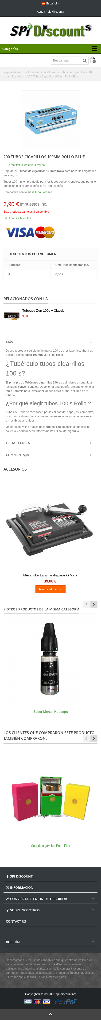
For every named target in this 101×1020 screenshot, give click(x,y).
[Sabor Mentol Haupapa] (50, 661)
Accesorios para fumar (42, 72)
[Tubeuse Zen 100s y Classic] (12, 316)
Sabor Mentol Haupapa (50, 711)
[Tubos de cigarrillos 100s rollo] (50, 120)
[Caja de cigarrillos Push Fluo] (50, 795)
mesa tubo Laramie (39, 192)
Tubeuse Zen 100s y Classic (43, 310)
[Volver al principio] (50, 1014)
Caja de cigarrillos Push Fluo (50, 845)
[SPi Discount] (50, 30)
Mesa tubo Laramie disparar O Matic (50, 575)
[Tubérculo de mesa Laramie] (50, 526)
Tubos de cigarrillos (72, 72)
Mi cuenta (58, 11)
